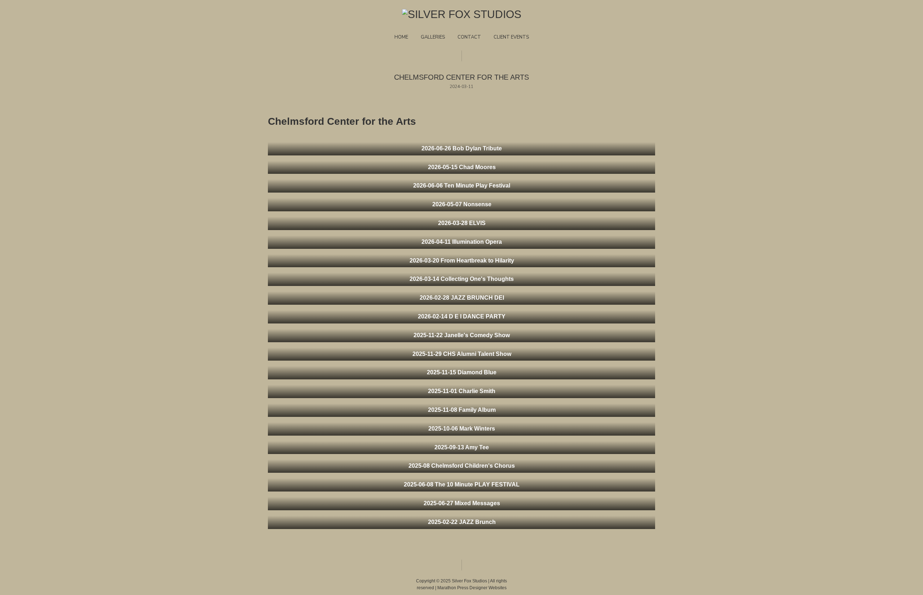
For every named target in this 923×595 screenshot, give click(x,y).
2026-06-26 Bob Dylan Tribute (461, 148)
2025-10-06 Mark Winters (461, 429)
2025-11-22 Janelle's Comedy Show (462, 335)
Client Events (511, 37)
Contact (469, 37)
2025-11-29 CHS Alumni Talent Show (461, 354)
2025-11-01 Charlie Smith (461, 391)
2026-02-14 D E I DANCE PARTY (461, 316)
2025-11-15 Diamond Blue (461, 372)
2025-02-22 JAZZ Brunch (462, 522)
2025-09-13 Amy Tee (461, 447)
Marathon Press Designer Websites (472, 587)
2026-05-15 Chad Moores (462, 167)
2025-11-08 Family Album (462, 410)
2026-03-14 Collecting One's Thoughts (462, 279)
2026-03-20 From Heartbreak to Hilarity (462, 260)
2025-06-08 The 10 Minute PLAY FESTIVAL (462, 484)
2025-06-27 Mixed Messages (462, 503)
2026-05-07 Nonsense (461, 204)
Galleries (433, 37)
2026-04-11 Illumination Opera (461, 242)
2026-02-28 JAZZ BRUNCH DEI (462, 298)
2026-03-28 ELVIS (462, 223)
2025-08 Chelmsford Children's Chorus (461, 466)
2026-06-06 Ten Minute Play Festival (461, 185)
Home (401, 37)
